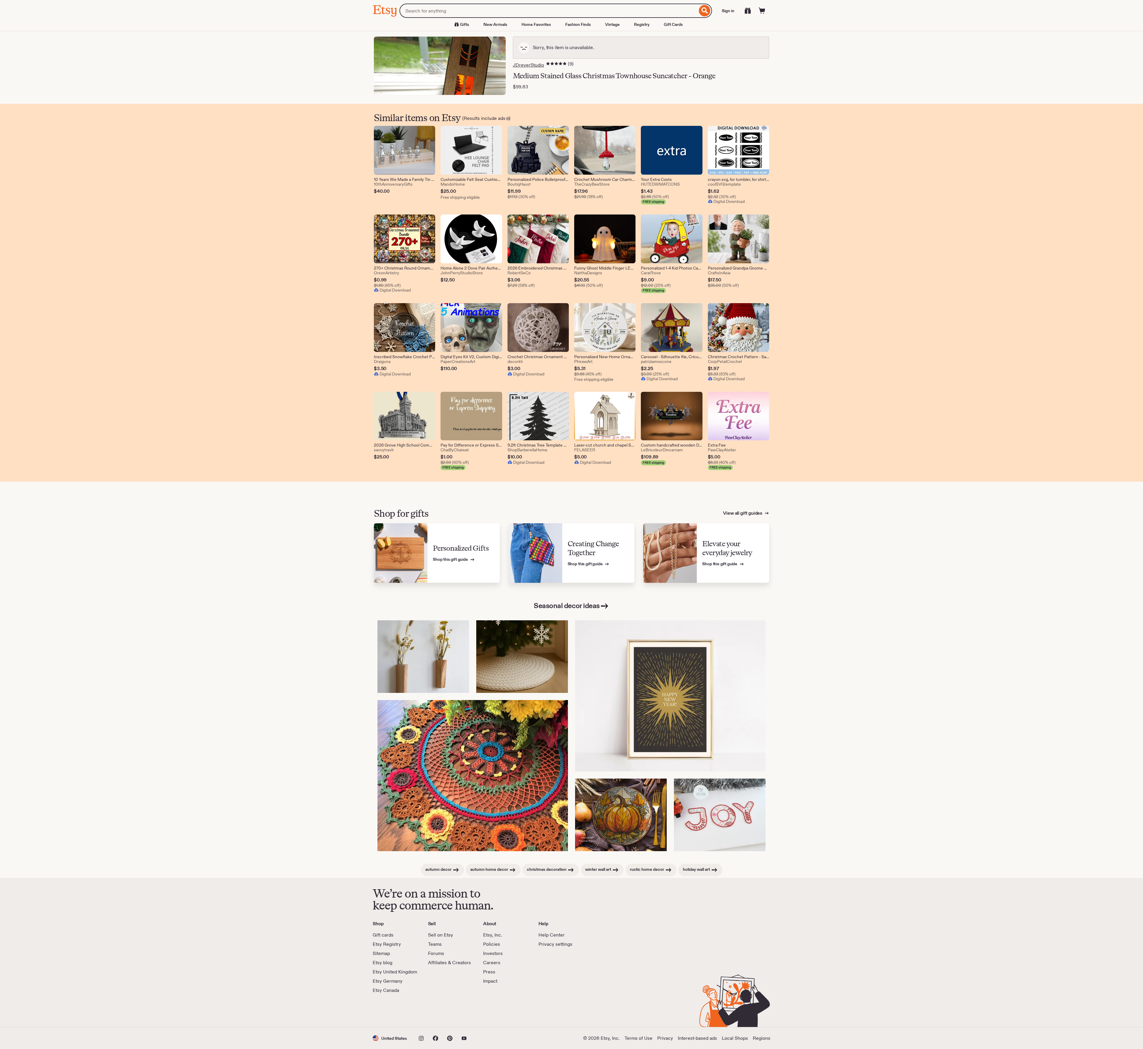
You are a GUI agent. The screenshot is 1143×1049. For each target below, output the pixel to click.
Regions (761, 1038)
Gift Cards (673, 24)
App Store (393, 1010)
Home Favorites (536, 24)
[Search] (704, 11)
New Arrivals (495, 24)
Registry (641, 24)
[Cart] (762, 11)
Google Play (438, 1010)
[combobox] (548, 11)
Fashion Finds (578, 24)
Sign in (728, 10)
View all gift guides (743, 513)
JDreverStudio (528, 65)
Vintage (612, 24)
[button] (389, 1038)
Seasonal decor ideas (566, 606)
